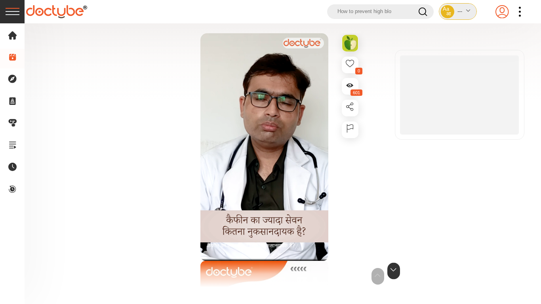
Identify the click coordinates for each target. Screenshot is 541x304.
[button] (458, 11)
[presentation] (12, 11)
